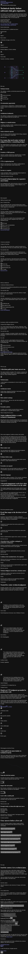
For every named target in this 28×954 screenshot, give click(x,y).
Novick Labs (3, 1)
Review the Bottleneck (5, 310)
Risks (2, 2)
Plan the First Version (5, 229)
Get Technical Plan (4, 3)
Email (2, 914)
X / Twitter (9, 706)
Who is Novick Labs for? (5, 832)
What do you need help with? (7, 920)
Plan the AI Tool (4, 270)
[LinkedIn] (1, 946)
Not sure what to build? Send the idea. (8, 25)
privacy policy (9, 936)
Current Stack (3, 921)
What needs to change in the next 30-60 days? (10, 925)
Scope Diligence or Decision (6, 351)
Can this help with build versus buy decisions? (9, 852)
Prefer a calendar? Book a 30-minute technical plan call (13, 906)
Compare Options (14, 23)
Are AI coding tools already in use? (8, 924)
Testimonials (7, 2)
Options (2, 944)
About (11, 2)
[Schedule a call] (2, 952)
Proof (4, 2)
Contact (7, 944)
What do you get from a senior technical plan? (9, 839)
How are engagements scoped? (7, 845)
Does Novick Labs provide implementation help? (10, 835)
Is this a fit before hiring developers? (8, 849)
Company (3, 916)
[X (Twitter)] (3, 946)
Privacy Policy (4, 950)
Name (2, 913)
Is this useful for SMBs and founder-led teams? (10, 842)
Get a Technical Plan (5, 23)
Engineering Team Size (5, 918)
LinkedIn (4, 706)
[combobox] (11, 918)
